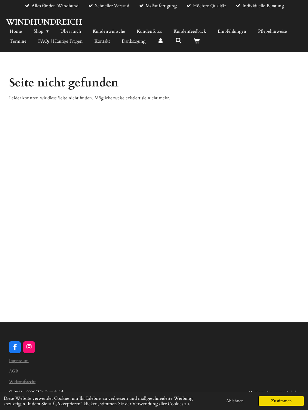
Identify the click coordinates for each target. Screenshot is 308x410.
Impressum (19, 360)
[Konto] (160, 41)
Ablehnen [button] (235, 401)
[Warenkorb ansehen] (196, 41)
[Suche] (178, 40)
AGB (13, 371)
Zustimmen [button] (281, 401)
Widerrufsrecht (22, 381)
